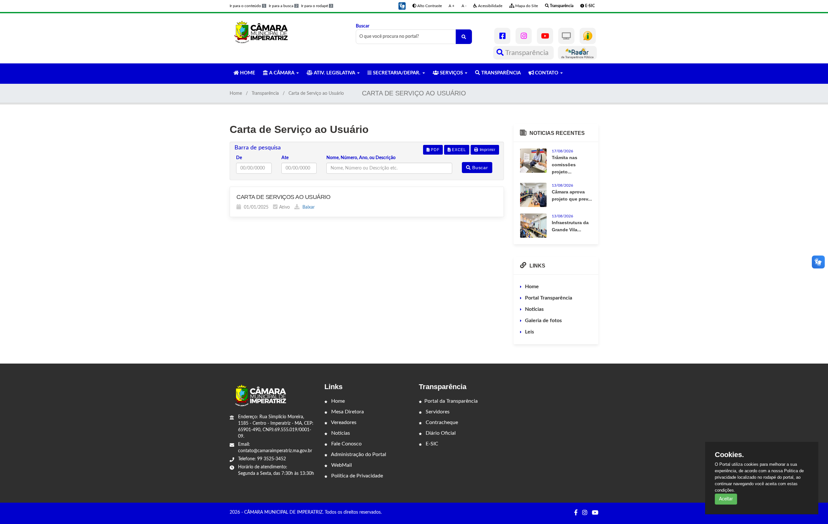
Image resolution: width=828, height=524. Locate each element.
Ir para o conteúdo (247, 6)
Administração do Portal (358, 454)
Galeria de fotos (543, 320)
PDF (434, 149)
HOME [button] (247, 73)
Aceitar (726, 499)
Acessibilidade (489, 6)
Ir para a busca (283, 6)
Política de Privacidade (356, 475)
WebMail (341, 465)
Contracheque (441, 422)
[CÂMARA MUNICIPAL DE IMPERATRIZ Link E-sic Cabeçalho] (588, 36)
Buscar (362, 26)
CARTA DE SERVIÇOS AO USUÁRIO (283, 197)
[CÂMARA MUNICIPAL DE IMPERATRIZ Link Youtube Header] (545, 36)
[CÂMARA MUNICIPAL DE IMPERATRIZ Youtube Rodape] (595, 513)
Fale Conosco (346, 443)
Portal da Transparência (451, 401)
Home (236, 93)
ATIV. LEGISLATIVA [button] (334, 73)
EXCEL (458, 149)
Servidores (437, 411)
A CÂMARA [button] (282, 73)
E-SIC (431, 443)
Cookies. (729, 455)
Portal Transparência (548, 297)
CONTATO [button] (547, 73)
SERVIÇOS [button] (451, 73)
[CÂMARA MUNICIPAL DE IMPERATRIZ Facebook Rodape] (576, 513)
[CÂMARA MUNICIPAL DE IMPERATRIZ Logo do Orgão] (265, 31)
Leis (529, 331)
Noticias (534, 309)
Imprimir (486, 149)
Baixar (308, 207)
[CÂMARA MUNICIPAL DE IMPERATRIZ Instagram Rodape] (584, 513)
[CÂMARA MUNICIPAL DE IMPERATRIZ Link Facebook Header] (502, 36)
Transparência (527, 52)
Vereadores (343, 422)
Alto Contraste (429, 6)
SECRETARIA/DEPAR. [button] (397, 73)
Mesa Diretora (347, 411)
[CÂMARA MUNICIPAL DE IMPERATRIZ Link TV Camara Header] (566, 36)
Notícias (340, 433)
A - (464, 6)
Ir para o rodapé (316, 6)
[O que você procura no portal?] (464, 36)
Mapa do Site (526, 6)
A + (451, 6)
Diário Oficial (440, 433)
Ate (285, 158)
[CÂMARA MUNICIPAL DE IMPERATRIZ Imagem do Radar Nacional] (577, 53)
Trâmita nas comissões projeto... (564, 164)
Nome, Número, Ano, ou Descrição (361, 158)
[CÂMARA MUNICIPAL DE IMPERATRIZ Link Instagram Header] (524, 36)
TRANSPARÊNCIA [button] (500, 73)
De (239, 158)
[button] (402, 6)
